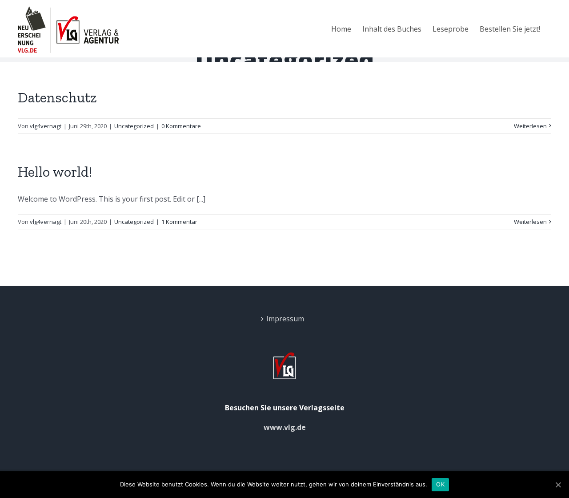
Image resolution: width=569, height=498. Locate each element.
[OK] (557, 484)
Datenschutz (57, 97)
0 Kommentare (181, 126)
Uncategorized (134, 126)
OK (440, 484)
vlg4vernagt (45, 126)
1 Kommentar (179, 222)
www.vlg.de (285, 427)
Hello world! (55, 171)
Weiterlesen (530, 126)
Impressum (285, 319)
